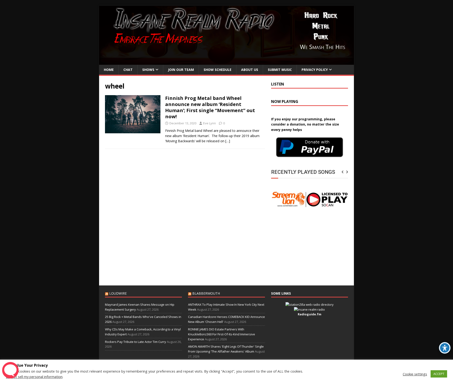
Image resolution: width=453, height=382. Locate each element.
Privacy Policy (315, 69)
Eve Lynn (209, 123)
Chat (128, 69)
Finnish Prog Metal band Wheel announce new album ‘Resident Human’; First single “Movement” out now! (210, 107)
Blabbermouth (206, 293)
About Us (249, 69)
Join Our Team (181, 69)
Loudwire (118, 293)
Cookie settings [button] (415, 374)
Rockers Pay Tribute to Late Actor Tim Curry (135, 342)
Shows (148, 69)
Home (109, 69)
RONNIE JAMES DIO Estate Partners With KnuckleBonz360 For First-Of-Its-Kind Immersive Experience (221, 334)
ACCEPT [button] (438, 374)
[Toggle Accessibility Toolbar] (444, 348)
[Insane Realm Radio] (226, 62)
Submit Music (280, 69)
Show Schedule (217, 69)
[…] (227, 141)
